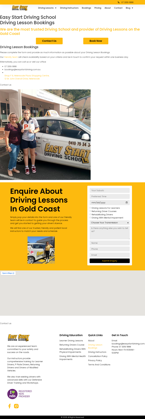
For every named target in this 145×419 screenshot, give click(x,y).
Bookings (86, 7)
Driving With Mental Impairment (107, 217)
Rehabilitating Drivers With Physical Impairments (72, 350)
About (108, 7)
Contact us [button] (5, 84)
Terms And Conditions (99, 364)
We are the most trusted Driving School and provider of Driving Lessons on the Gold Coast (70, 31)
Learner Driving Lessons (71, 340)
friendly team (11, 57)
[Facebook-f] (9, 406)
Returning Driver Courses (104, 211)
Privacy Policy (95, 360)
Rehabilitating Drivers (102, 214)
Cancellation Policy (97, 356)
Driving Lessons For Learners (106, 208)
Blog (128, 7)
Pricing (97, 7)
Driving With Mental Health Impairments (72, 358)
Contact (118, 7)
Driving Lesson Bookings (95, 346)
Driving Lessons (46, 7)
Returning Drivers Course (71, 344)
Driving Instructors (69, 7)
